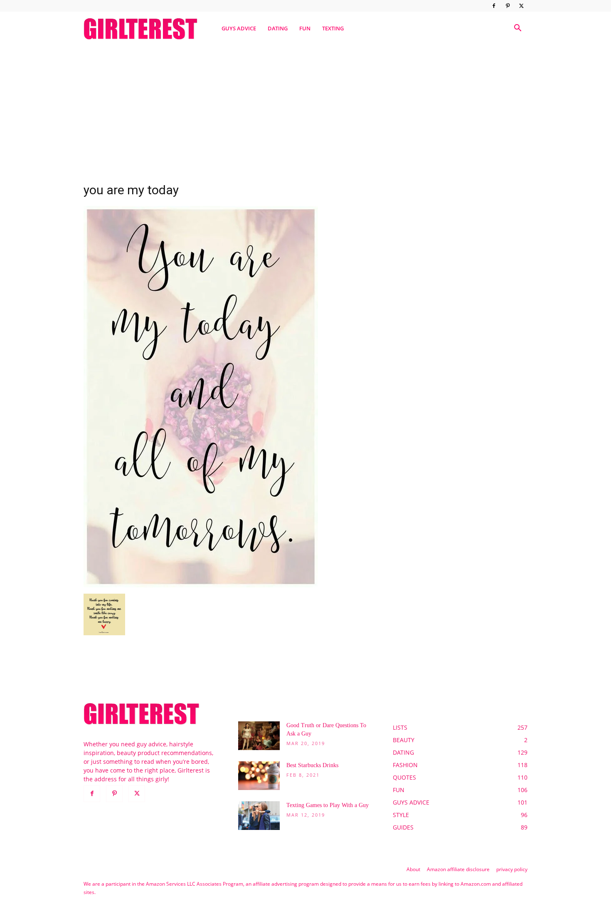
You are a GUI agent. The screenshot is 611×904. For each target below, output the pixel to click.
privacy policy (511, 869)
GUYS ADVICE (239, 28)
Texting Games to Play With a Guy (327, 805)
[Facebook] (494, 6)
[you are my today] (201, 585)
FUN (304, 28)
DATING (278, 28)
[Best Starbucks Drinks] (259, 775)
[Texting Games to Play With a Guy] (259, 815)
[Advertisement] (305, 109)
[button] (517, 29)
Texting (333, 28)
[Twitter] (521, 6)
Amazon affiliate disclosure (458, 869)
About (413, 869)
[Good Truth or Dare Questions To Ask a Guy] (259, 735)
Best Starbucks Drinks (312, 765)
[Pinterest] (507, 6)
